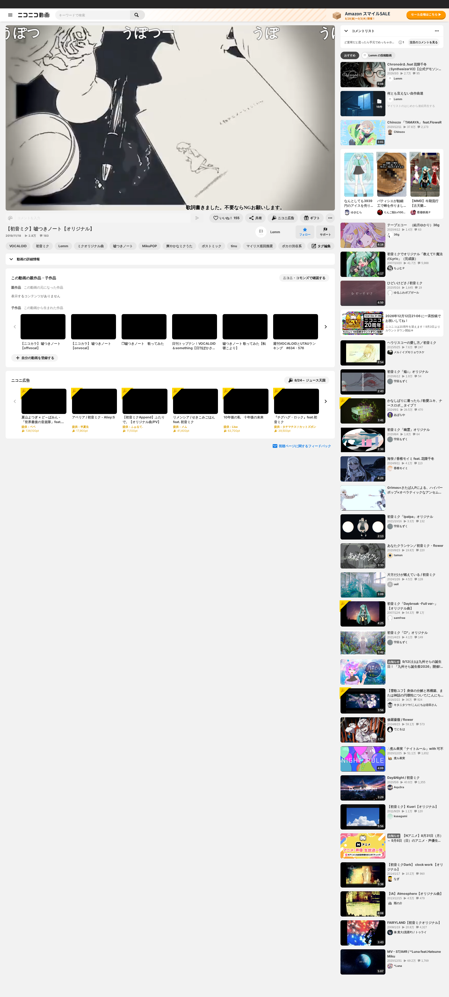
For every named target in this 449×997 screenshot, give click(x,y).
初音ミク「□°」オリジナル (407, 632)
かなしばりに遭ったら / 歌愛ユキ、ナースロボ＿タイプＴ (414, 403)
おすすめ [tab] (349, 55)
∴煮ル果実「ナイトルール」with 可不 (415, 748)
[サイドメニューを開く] (10, 15)
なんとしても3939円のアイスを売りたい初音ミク (358, 203)
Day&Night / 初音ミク (403, 777)
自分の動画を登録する (38, 358)
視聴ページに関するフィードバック (305, 446)
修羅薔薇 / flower (400, 719)
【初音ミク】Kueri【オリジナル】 (412, 806)
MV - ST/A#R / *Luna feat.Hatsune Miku (414, 954)
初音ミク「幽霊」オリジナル (408, 429)
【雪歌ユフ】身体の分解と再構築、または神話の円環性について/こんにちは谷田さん (415, 693)
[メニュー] (330, 218)
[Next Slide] (325, 326)
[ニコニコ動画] (34, 15)
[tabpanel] (391, 518)
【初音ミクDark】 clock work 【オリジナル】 (415, 867)
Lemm (275, 232)
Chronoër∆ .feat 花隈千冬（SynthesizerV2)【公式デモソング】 (412, 66)
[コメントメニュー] (437, 31)
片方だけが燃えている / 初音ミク (411, 574)
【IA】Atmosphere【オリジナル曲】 (415, 893)
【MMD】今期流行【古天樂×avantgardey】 (424, 203)
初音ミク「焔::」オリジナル (407, 371)
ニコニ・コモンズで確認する (304, 278)
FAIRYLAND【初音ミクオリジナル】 (414, 922)
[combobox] (92, 15)
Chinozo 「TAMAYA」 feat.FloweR (414, 122)
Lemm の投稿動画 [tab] (380, 55)
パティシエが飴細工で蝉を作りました (390, 203)
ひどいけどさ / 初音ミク (405, 283)
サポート (325, 234)
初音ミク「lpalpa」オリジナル (410, 516)
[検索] (137, 15)
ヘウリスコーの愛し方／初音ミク (411, 342)
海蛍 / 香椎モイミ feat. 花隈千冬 (410, 458)
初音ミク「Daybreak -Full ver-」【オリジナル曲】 (412, 606)
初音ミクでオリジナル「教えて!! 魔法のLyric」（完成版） (415, 256)
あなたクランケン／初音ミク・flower (415, 545)
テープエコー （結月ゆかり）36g (413, 225)
